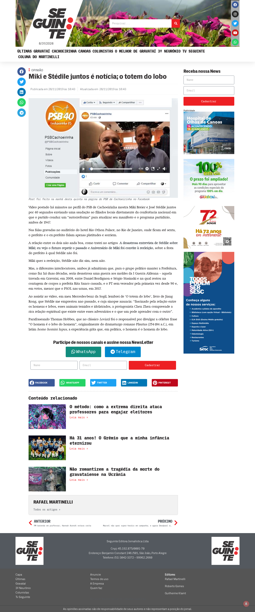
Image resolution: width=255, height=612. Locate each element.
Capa (18, 574)
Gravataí (42, 51)
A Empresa (97, 583)
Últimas (24, 51)
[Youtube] (235, 32)
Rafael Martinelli (175, 579)
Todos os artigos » (46, 509)
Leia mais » (79, 417)
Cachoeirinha (64, 51)
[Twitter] (235, 23)
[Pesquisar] (176, 23)
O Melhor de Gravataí (135, 51)
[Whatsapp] (235, 42)
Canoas (84, 51)
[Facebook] (235, 4)
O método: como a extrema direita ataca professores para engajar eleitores (116, 409)
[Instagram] (235, 14)
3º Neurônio (169, 51)
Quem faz (96, 588)
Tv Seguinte (193, 51)
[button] (21, 71)
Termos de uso (99, 579)
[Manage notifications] (246, 604)
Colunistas (103, 51)
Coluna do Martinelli (38, 57)
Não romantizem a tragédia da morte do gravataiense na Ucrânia (114, 472)
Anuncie (95, 574)
